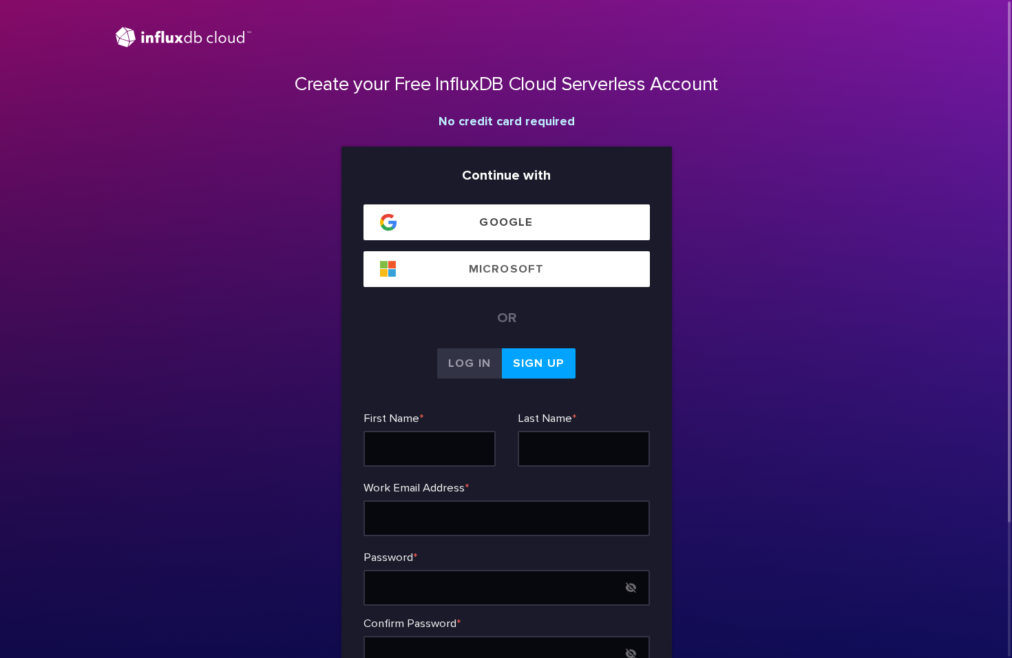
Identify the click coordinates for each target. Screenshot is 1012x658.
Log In (469, 363)
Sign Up (539, 363)
